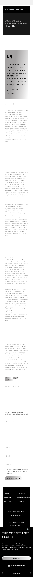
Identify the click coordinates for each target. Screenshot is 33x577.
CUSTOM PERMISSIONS (18, 566)
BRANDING (7, 497)
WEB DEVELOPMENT (23, 497)
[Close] (29, 529)
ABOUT (7, 493)
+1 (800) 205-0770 (16, 526)
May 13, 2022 (9, 104)
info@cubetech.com (16, 522)
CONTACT (22, 501)
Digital (16, 378)
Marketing (9, 380)
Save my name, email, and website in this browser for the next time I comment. (17, 471)
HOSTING (22, 493)
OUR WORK (7, 501)
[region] (16, 552)
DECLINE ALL (16, 573)
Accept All (16, 558)
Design (8, 378)
